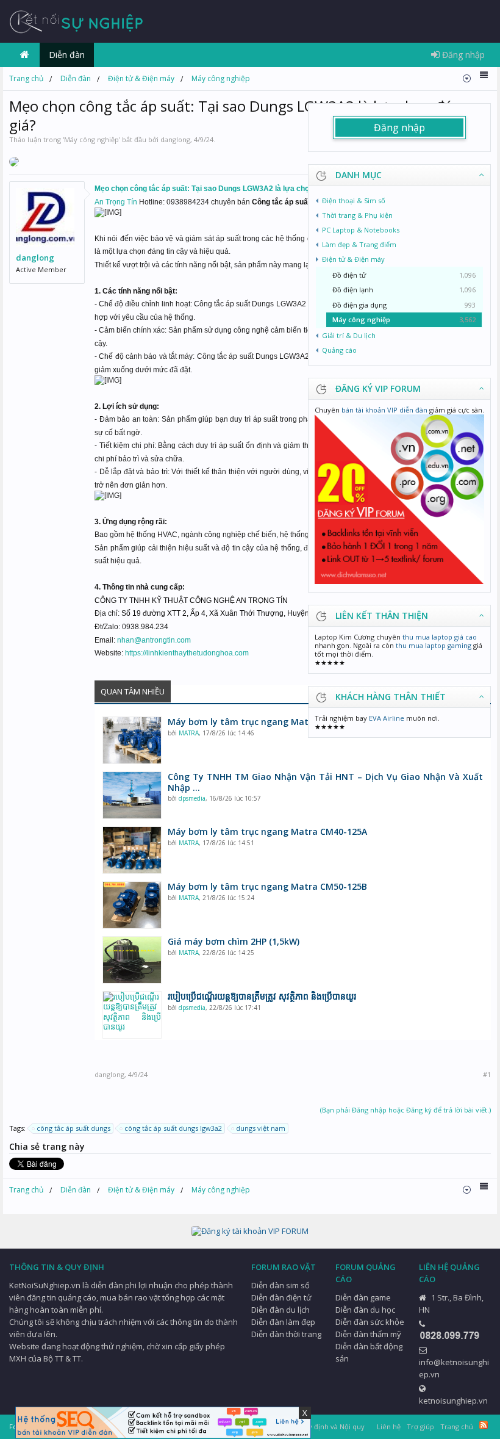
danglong (175, 139)
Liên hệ (389, 1426)
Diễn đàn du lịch (280, 1309)
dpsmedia (192, 798)
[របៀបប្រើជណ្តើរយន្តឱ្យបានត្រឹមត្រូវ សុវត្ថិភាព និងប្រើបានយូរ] (132, 1015)
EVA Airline (386, 718)
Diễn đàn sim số (280, 1285)
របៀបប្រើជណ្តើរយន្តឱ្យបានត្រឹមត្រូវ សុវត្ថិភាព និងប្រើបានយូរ (262, 996)
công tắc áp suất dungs (73, 1128)
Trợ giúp (420, 1426)
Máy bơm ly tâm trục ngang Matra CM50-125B (267, 886)
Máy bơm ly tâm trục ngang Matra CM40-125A (267, 831)
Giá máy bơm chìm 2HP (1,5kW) (233, 941)
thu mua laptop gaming (433, 645)
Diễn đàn (67, 54)
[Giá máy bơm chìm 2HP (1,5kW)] (132, 960)
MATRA (189, 733)
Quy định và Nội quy (332, 1426)
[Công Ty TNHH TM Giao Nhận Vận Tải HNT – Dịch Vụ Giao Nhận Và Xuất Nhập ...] (132, 795)
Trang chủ (24, 55)
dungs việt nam (260, 1128)
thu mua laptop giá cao (439, 636)
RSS (483, 1425)
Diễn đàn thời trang (286, 1334)
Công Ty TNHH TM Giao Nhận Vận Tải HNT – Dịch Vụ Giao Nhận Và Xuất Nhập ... (325, 782)
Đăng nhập (399, 127)
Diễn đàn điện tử (281, 1297)
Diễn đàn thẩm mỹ (368, 1334)
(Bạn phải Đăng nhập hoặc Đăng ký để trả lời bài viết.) (405, 1109)
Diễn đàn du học (365, 1309)
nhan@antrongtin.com (154, 640)
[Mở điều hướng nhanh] (467, 78)
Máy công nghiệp (91, 139)
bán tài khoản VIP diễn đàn (384, 409)
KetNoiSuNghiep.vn (44, 1285)
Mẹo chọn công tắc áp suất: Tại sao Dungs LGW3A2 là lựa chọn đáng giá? (222, 188)
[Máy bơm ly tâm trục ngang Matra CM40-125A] (132, 850)
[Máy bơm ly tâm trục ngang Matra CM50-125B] (132, 905)
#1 (487, 1074)
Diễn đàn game (363, 1297)
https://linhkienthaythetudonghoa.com (187, 653)
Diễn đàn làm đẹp (283, 1321)
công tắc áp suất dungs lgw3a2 (173, 1128)
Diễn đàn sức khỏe (369, 1321)
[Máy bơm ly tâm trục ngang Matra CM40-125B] (132, 740)
